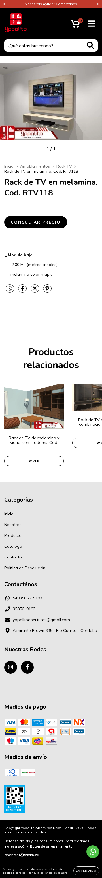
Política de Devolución (24, 567)
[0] (75, 25)
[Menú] (91, 23)
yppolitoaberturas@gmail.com (41, 619)
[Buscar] (90, 45)
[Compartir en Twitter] (35, 290)
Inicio (9, 166)
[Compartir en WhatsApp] (10, 288)
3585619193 (24, 608)
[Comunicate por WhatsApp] (92, 851)
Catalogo (13, 546)
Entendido (86, 871)
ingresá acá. (14, 846)
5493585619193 (27, 598)
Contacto (13, 557)
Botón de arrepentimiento (51, 846)
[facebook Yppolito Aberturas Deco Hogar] (27, 667)
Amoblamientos (35, 166)
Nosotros (13, 524)
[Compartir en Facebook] (23, 290)
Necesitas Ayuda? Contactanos (51, 4)
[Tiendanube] (22, 856)
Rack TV (64, 166)
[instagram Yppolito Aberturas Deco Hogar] (10, 667)
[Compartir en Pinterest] (47, 290)
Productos (14, 535)
